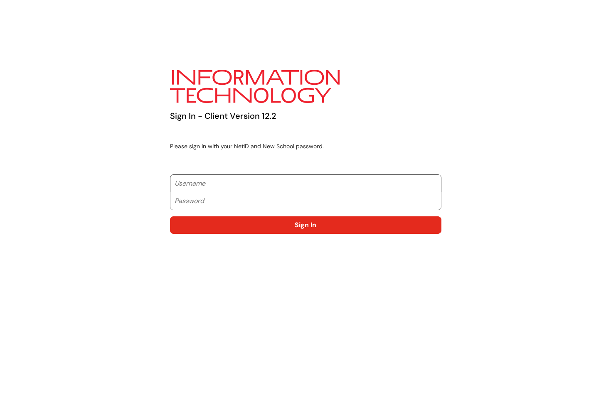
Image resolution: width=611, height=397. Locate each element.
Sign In (305, 225)
